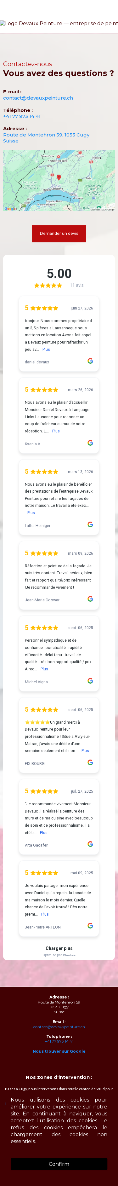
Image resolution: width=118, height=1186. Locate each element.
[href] (59, 180)
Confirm (59, 1164)
